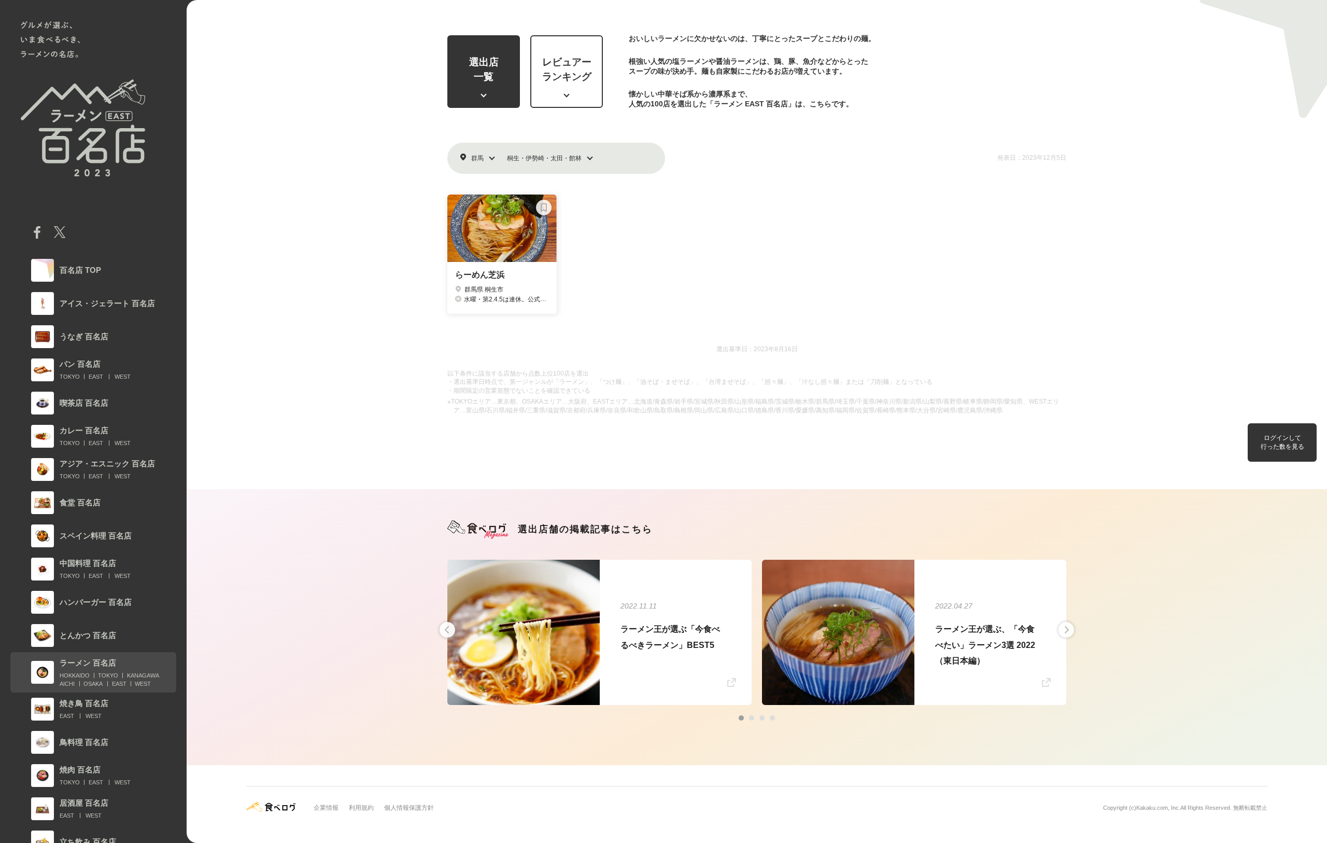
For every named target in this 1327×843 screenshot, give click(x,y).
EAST (96, 377)
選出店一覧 (484, 69)
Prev (447, 630)
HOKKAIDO (75, 675)
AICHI (67, 684)
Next (1066, 630)
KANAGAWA (143, 675)
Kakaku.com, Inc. (1158, 808)
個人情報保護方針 (409, 807)
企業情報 (326, 807)
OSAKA (93, 684)
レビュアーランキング (566, 69)
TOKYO (70, 377)
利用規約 (361, 807)
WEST (123, 377)
